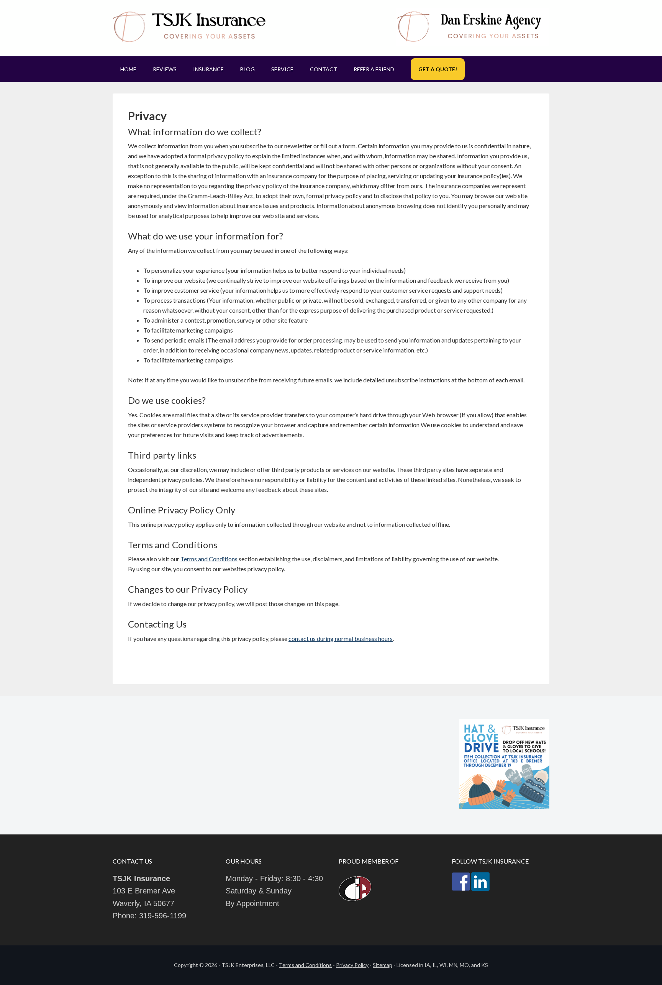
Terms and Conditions (209, 558)
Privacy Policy (352, 965)
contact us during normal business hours (340, 638)
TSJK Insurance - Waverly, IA (189, 27)
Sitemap (382, 965)
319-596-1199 (162, 915)
